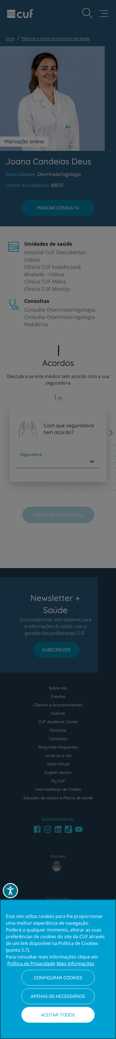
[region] (58, 969)
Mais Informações (75, 963)
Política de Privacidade (31, 963)
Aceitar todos (58, 1015)
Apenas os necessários (58, 996)
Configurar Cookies (58, 977)
